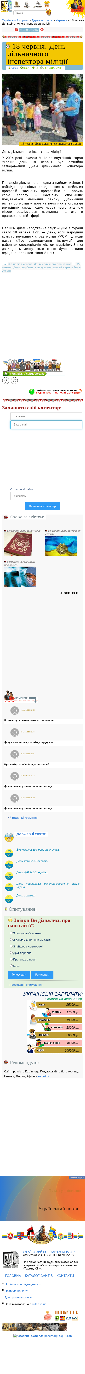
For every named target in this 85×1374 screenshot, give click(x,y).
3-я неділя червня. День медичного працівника (40, 264)
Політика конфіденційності (22, 1284)
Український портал (15, 20)
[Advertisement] (42, 316)
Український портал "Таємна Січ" (49, 1252)
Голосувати (19, 974)
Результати (42, 974)
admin (14, 68)
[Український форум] (26, 4)
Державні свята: (31, 834)
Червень (61, 20)
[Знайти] (48, 12)
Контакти (65, 1276)
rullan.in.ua (39, 1304)
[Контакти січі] (37, 4)
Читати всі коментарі (24, 817)
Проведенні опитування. (25, 984)
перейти (43, 1076)
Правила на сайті (16, 1290)
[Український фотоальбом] (16, 4)
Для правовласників (18, 1297)
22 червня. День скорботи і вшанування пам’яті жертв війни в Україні (41, 267)
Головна (13, 1276)
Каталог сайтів (39, 1276)
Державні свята (42, 20)
